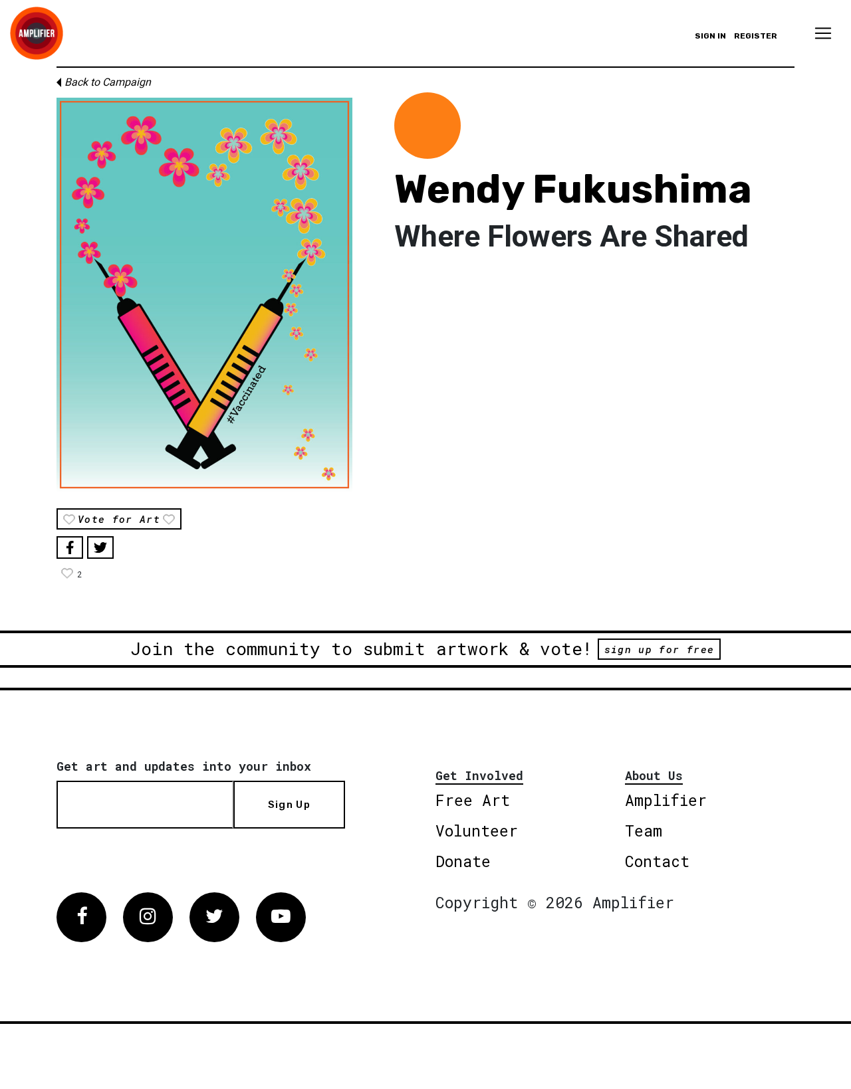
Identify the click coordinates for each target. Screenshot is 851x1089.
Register (755, 36)
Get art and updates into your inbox (184, 766)
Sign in (710, 36)
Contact (657, 861)
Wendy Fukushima (573, 189)
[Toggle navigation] (823, 33)
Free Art (472, 800)
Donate (463, 861)
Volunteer (476, 831)
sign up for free (659, 649)
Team (643, 831)
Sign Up (289, 805)
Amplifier (666, 800)
